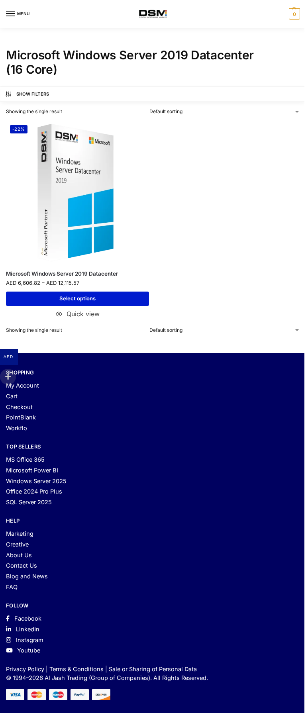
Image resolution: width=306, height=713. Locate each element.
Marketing (19, 533)
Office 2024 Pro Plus (34, 491)
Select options (77, 298)
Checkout (19, 407)
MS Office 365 (25, 459)
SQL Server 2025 (29, 502)
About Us (19, 555)
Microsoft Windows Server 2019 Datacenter (62, 273)
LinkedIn (26, 629)
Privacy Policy (25, 669)
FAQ (12, 587)
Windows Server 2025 (36, 481)
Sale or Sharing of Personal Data (153, 669)
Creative (17, 544)
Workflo (16, 428)
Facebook (27, 618)
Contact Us (21, 565)
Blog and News (27, 576)
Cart (12, 396)
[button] (293, 14)
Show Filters (32, 94)
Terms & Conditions (76, 669)
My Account (22, 385)
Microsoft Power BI (32, 470)
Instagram (28, 640)
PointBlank (21, 417)
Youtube (28, 650)
